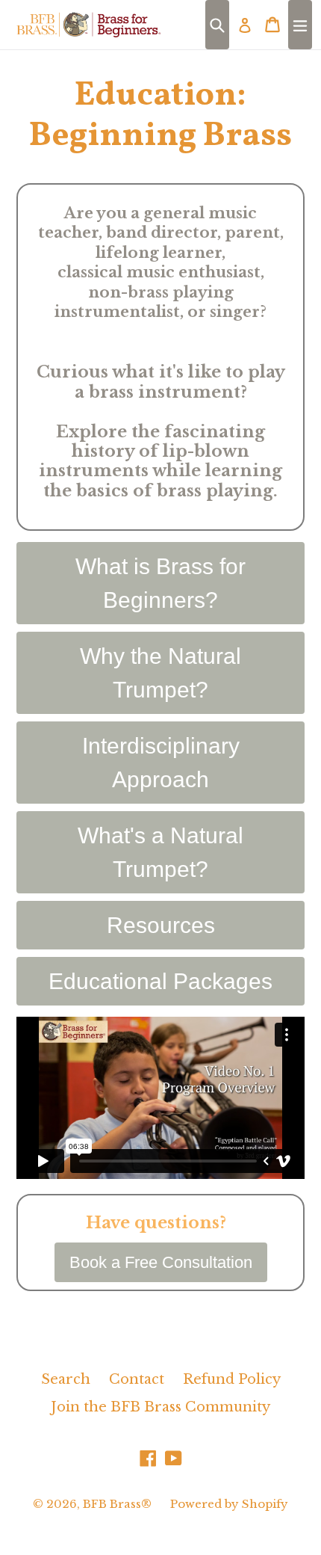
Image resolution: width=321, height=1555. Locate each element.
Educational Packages (160, 981)
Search (65, 1379)
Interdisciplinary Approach (161, 762)
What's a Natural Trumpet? (160, 852)
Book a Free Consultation (160, 1262)
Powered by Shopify (229, 1504)
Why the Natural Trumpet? (160, 673)
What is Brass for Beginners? (160, 583)
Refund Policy (232, 1379)
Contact (136, 1379)
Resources (161, 925)
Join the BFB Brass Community (160, 1407)
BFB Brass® (117, 1504)
